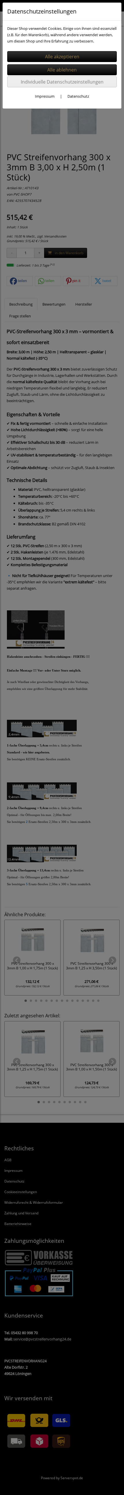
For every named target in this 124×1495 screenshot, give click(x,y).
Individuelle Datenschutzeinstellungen (62, 82)
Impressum (45, 96)
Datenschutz (78, 96)
